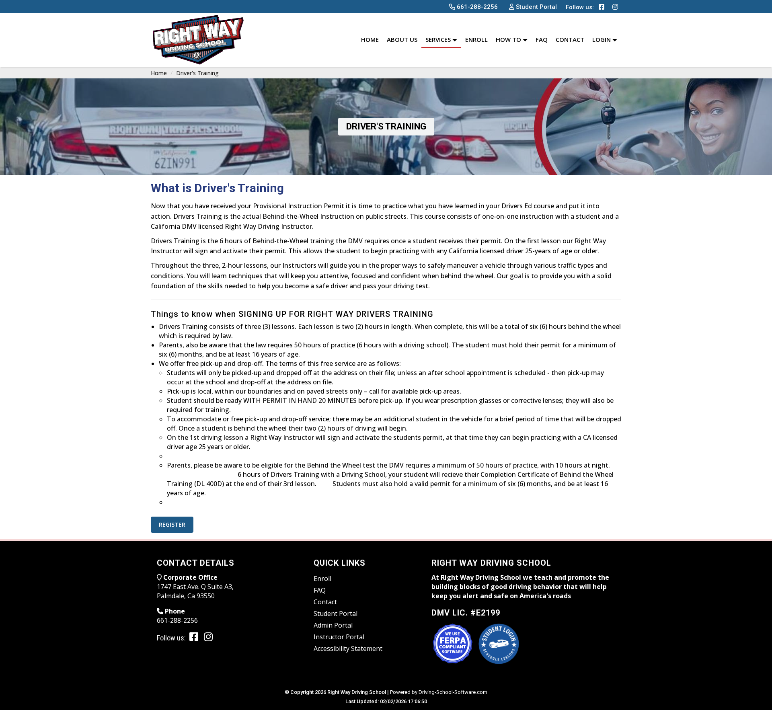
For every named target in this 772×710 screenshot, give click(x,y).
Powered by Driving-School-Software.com (438, 692)
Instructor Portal (339, 636)
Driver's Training (197, 73)
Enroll (476, 39)
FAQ (542, 39)
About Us (402, 39)
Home (370, 39)
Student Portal (335, 613)
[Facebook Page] (601, 7)
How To (509, 39)
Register (172, 524)
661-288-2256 (177, 620)
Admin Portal (333, 625)
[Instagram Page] (615, 7)
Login (602, 39)
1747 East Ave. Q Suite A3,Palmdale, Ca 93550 (195, 591)
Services (438, 39)
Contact (570, 39)
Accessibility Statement (348, 648)
